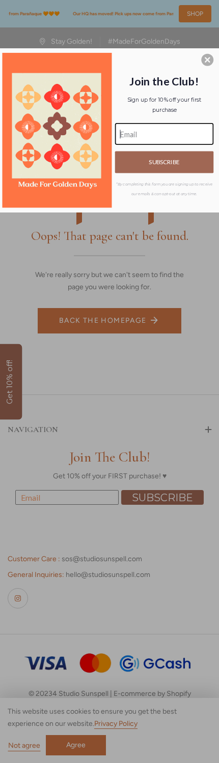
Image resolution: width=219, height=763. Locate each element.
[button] (207, 59)
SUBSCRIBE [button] (164, 161)
